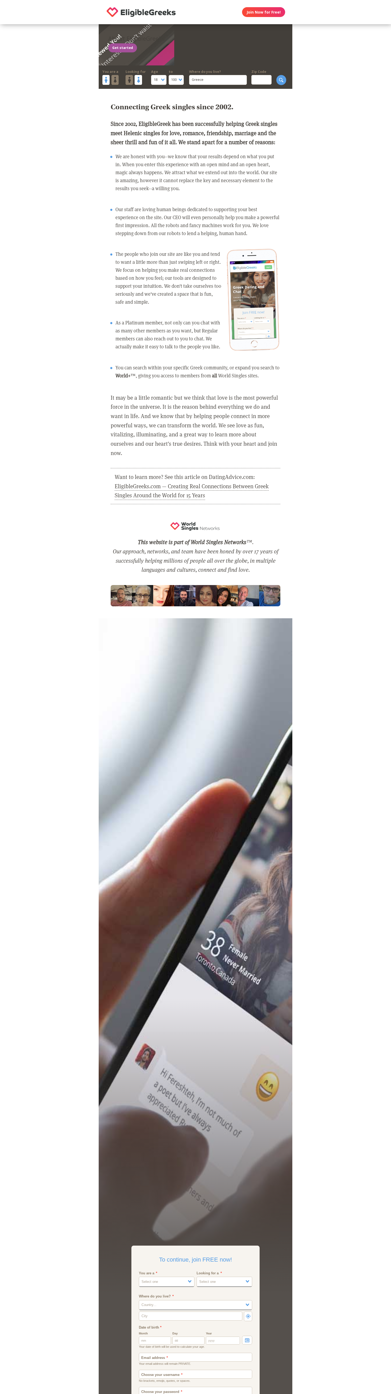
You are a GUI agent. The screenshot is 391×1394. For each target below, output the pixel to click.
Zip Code (258, 71)
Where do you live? (205, 71)
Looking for (136, 71)
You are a (110, 71)
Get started (122, 47)
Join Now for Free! (264, 12)
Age (154, 71)
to (171, 71)
